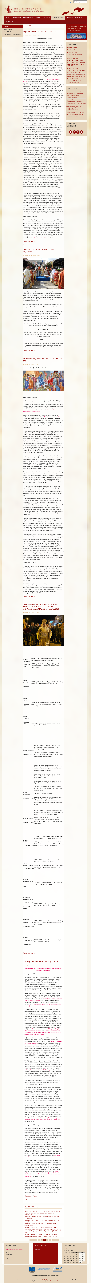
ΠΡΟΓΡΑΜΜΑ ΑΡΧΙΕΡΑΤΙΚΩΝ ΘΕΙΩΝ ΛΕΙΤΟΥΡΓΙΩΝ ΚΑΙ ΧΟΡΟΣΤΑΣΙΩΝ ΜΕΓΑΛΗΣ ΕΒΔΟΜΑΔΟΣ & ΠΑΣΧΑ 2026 (41, 606)
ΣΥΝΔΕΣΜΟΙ (78, 18)
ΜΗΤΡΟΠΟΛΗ (17, 18)
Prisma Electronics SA (52, 1280)
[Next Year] (67, 1249)
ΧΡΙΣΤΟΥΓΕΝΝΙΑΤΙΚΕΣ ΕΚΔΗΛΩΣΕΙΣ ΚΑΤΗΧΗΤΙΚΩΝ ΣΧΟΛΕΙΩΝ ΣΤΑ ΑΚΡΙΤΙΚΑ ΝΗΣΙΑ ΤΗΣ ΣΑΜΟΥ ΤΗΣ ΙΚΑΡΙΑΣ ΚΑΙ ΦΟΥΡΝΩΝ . (75, 62)
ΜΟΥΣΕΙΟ (39, 18)
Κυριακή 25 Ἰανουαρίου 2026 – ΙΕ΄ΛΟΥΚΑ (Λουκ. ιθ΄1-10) (41, 1234)
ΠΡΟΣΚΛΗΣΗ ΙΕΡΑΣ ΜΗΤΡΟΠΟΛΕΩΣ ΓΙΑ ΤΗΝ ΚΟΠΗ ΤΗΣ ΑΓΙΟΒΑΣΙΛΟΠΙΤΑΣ (75, 70)
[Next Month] (68, 1249)
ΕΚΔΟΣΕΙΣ (70, 18)
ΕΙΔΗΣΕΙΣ (6, 26)
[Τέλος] (58, 1240)
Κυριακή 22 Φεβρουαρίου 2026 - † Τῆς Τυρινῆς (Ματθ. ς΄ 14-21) (43, 1229)
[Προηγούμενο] (33, 1240)
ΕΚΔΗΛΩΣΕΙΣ (7, 32)
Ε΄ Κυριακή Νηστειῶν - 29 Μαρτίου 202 (42, 961)
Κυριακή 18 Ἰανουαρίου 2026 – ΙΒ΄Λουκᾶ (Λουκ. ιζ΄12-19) (41, 1236)
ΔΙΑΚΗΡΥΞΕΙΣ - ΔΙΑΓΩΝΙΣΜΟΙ (12, 34)
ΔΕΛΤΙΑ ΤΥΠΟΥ (8, 29)
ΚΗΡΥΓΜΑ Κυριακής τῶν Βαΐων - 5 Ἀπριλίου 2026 (42, 359)
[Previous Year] (64, 1249)
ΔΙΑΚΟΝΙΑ (47, 18)
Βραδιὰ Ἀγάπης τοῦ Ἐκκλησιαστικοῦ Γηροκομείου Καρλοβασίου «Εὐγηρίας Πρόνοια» (76, 101)
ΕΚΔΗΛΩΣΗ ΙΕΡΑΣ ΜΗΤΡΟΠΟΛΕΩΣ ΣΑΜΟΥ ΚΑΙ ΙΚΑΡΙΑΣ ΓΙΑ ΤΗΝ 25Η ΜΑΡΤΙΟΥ (75, 54)
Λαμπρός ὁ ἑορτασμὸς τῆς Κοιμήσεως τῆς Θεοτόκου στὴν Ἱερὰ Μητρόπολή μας (75, 107)
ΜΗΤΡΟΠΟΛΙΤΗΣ (28, 18)
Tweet (24, 245)
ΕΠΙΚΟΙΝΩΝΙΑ (10, 22)
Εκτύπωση (27, 241)
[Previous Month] (65, 1249)
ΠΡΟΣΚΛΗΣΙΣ (28, 1215)
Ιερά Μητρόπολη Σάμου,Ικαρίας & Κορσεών (41, 1279)
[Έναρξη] (31, 1240)
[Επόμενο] (55, 1240)
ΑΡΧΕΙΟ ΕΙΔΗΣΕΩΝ (58, 18)
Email (33, 241)
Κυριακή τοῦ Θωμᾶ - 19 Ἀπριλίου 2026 (39, 31)
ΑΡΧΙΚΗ (8, 18)
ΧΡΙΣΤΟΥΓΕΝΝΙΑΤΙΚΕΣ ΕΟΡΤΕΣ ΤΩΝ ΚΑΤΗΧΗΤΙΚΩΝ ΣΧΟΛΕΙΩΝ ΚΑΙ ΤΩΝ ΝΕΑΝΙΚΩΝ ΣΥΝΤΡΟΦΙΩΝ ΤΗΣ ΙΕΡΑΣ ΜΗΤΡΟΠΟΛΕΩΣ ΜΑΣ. (75, 78)
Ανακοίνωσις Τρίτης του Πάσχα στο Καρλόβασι (38, 250)
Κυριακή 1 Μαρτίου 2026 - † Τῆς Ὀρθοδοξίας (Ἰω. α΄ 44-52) (41, 1227)
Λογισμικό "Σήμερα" (11, 1258)
